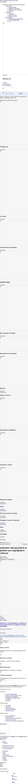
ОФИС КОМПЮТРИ (14, 20)
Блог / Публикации (10, 715)
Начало (2, 96)
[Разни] (3, 503)
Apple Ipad (11, 13)
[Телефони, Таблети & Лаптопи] (3, 517)
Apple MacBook (12, 7)
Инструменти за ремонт (6, 629)
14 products (2, 250)
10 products (2, 336)
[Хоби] (3, 524)
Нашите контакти (10, 708)
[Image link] (7, 683)
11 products (2, 432)
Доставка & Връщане (11, 709)
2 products (2, 398)
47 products (2, 516)
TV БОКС (8, 699)
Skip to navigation (4, 0)
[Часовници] (3, 531)
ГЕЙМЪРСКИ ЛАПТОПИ (15, 9)
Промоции (8, 705)
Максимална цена (4, 544)
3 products (2, 356)
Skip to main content (13, 0)
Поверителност (9, 717)
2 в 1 (10, 21)
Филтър (24, 544)
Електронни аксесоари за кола (13, 698)
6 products (2, 391)
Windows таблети (13, 16)
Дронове (8, 700)
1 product (2, 285)
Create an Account (4, 771)
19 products (2, 523)
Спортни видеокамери (11, 694)
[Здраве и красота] (3, 392)
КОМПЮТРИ (9, 17)
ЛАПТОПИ (9, 6)
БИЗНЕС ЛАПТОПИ (14, 8)
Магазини (8, 706)
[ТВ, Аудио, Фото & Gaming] (3, 510)
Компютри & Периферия (12, 696)
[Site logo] (9, 90)
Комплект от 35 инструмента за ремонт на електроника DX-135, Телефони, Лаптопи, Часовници (13, 624)
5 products (2, 219)
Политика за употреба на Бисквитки (15, 720)
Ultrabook (11, 11)
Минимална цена (4, 542)
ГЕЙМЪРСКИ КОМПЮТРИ (16, 19)
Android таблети (13, 15)
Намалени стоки (10, 710)
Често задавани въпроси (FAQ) (13, 718)
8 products (2, 149)
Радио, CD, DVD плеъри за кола (14, 695)
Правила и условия (10, 719)
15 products (2, 467)
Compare (5, 760)
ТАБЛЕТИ (8, 12)
